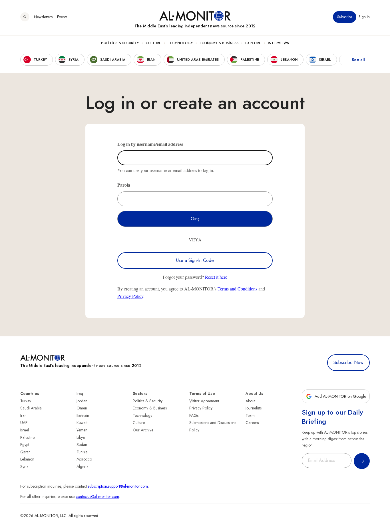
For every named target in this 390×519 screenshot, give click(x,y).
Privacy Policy (130, 296)
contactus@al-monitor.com (97, 496)
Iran (23, 415)
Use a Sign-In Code (195, 260)
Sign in (364, 16)
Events (62, 17)
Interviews (278, 43)
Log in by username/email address (150, 144)
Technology (180, 43)
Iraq (80, 393)
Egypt (24, 444)
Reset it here (216, 277)
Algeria (83, 466)
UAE (23, 422)
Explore (253, 43)
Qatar (25, 452)
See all (358, 59)
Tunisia (82, 452)
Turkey (25, 401)
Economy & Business (219, 43)
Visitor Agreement (204, 401)
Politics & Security (120, 43)
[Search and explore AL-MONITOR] (24, 16)
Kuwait (82, 422)
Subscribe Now (348, 362)
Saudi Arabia (31, 408)
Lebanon (27, 459)
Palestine (27, 437)
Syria (24, 466)
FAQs (193, 415)
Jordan (82, 401)
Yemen (82, 430)
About (250, 401)
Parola (123, 184)
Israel (24, 430)
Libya (81, 437)
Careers (252, 422)
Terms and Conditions (237, 289)
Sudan (82, 444)
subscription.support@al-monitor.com (118, 486)
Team (250, 415)
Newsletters (43, 17)
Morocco (84, 459)
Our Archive (143, 430)
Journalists (254, 408)
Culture (153, 43)
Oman (82, 408)
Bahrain (83, 415)
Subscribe (344, 16)
